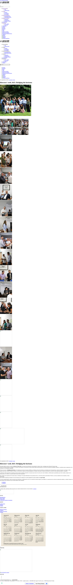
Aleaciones (6, 19)
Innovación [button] (4, 58)
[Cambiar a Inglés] (3, 35)
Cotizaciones (4, 25)
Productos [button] (4, 54)
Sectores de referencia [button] (6, 51)
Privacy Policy (2, 498)
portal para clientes (5, 31)
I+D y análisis (6, 59)
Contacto (3, 26)
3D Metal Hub (4, 57)
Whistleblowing (2, 497)
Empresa (5, 12)
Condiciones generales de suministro (6, 500)
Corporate (10, 79)
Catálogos (4, 34)
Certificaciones (6, 10)
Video (3, 30)
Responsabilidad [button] (5, 44)
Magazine (3, 28)
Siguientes (4, 483)
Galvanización (6, 20)
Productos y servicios (5, 18)
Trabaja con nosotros (5, 32)
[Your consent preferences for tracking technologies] (2, 583)
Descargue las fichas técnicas (7, 33)
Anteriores (4, 482)
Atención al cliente (7, 21)
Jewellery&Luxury (7, 16)
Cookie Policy (2, 499)
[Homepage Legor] (7, 493)
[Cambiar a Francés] (4, 36)
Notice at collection (30, 583)
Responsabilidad (5, 8)
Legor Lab (6, 24)
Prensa (3, 29)
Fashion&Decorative (7, 17)
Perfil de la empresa (3, 509)
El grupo (3, 11)
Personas (3, 27)
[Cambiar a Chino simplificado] (5, 38)
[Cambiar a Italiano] (4, 37)
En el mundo (6, 14)
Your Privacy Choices (40, 583)
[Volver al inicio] (9, 3)
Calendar (1, 512)
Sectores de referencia (6, 15)
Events (14, 79)
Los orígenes (6, 13)
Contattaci (34, 488)
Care (5, 9)
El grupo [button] (3, 47)
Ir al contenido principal (4, 0)
